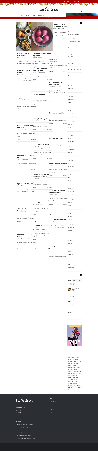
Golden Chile (41, 148)
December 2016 (71, 141)
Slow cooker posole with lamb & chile (24, 435)
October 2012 (70, 230)
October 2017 (70, 118)
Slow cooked (70, 383)
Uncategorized (61, 28)
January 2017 (70, 138)
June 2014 (69, 174)
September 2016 (71, 149)
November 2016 (71, 144)
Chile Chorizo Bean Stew (57, 220)
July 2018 (69, 102)
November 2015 (71, 157)
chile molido (76, 363)
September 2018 (71, 99)
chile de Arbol (70, 363)
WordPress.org (70, 270)
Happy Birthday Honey (41, 119)
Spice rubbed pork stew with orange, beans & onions (27, 430)
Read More (19, 66)
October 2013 (70, 196)
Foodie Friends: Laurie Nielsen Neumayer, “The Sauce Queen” (74, 295)
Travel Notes (70, 251)
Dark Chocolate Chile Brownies (73, 34)
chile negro (69, 365)
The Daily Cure (70, 63)
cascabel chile (70, 361)
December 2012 (71, 224)
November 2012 (71, 227)
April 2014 (69, 180)
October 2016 (70, 146)
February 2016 (70, 155)
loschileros (70, 59)
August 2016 (70, 152)
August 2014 (70, 169)
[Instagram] (19, 416)
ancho (69, 357)
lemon (77, 377)
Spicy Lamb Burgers (25, 184)
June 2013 (69, 208)
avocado (78, 357)
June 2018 (69, 105)
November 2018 (71, 93)
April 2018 (69, 110)
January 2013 (70, 221)
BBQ (73, 359)
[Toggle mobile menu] (81, 11)
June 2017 (69, 127)
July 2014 (69, 171)
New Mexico (73, 379)
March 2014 (70, 183)
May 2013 (69, 210)
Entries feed (70, 264)
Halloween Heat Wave (56, 113)
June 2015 (69, 163)
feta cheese (75, 373)
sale (72, 381)
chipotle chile (70, 369)
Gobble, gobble (23, 99)
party (77, 379)
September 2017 (71, 121)
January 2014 (70, 188)
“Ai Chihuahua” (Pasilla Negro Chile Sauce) (25, 424)
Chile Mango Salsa (55, 138)
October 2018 (70, 96)
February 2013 (70, 219)
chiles (74, 367)
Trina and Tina (70, 54)
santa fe (76, 381)
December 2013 (71, 191)
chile (75, 361)
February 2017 (70, 135)
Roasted (69, 381)
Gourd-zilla (52, 59)
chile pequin (70, 367)
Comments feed (71, 267)
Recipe (25, 57)
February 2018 (70, 113)
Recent (74, 280)
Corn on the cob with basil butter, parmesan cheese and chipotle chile (74, 69)
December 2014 (71, 166)
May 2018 (69, 107)
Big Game (76, 359)
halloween (69, 377)
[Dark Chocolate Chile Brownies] (69, 288)
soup (74, 385)
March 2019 (70, 85)
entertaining (70, 373)
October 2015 (70, 160)
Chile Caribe (79, 361)
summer (78, 385)
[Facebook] (16, 416)
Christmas (69, 371)
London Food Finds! (71, 283)
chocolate (75, 369)
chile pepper (75, 365)
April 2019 (69, 82)
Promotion (70, 246)
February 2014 (70, 185)
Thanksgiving (70, 387)
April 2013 (69, 213)
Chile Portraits (42, 229)
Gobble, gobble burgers (57, 163)
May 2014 (69, 177)
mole (68, 379)
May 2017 (69, 130)
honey (74, 377)
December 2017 (71, 116)
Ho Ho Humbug (39, 94)
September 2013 (71, 199)
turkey (75, 387)
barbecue (69, 359)
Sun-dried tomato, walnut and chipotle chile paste (26, 438)
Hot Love (36, 202)
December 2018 (71, 91)
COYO (80, 371)
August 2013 (70, 202)
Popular (69, 280)
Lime (80, 377)
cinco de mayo (75, 371)
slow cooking (70, 385)
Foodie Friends (27, 238)
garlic (80, 373)
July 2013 (69, 205)
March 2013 (70, 216)
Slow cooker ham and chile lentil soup (24, 432)
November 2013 (71, 194)
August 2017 (70, 124)
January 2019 (70, 88)
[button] (43, 15)
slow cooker (75, 383)
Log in (69, 261)
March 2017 (70, 132)
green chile (75, 375)
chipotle (78, 367)
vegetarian (79, 387)
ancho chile (73, 357)
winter (69, 389)
